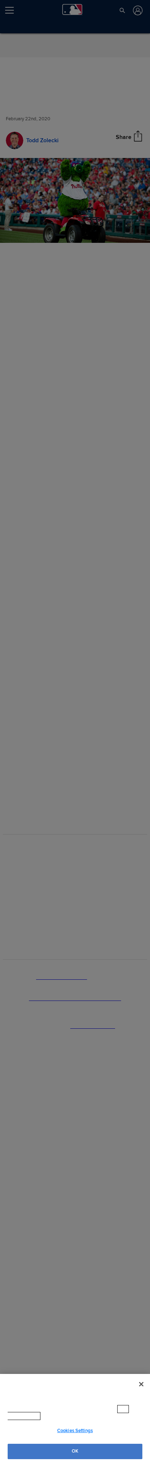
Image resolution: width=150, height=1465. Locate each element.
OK (75, 1451)
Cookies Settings (75, 1431)
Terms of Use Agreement (56, 1416)
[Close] (141, 1384)
